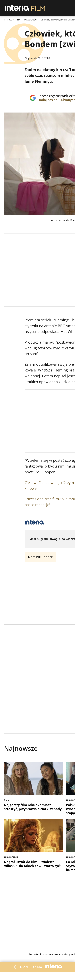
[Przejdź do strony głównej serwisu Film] (38, 8)
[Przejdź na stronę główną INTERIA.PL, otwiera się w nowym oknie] (17, 8)
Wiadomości (30, 19)
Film (18, 19)
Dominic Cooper (40, 557)
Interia (8, 19)
